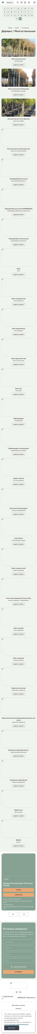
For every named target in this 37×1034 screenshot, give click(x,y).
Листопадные (25, 28)
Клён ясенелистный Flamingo (18, 89)
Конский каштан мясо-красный (19, 119)
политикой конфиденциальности (19, 1024)
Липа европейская (18, 328)
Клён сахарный (18, 658)
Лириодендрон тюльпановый (18, 448)
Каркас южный (18, 478)
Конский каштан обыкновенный (18, 149)
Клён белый (18, 538)
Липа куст (18, 388)
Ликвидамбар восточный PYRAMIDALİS (18, 209)
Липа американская (18, 299)
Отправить (18, 972)
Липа (18, 269)
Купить (18, 890)
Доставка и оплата (18, 1005)
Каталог (10, 2)
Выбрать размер (18, 65)
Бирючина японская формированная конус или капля (18, 719)
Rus (20, 19)
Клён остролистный (18, 568)
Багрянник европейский (18, 780)
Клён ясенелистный (19, 59)
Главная (10, 28)
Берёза (18, 840)
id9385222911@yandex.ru (26, 997)
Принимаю (11, 1028)
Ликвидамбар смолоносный (18, 239)
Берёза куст (18, 810)
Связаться (18, 895)
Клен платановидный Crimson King (18, 598)
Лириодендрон (18, 418)
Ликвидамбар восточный (18, 179)
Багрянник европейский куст (18, 750)
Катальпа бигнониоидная (18, 508)
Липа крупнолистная (18, 358)
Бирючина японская (18, 688)
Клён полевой (18, 628)
